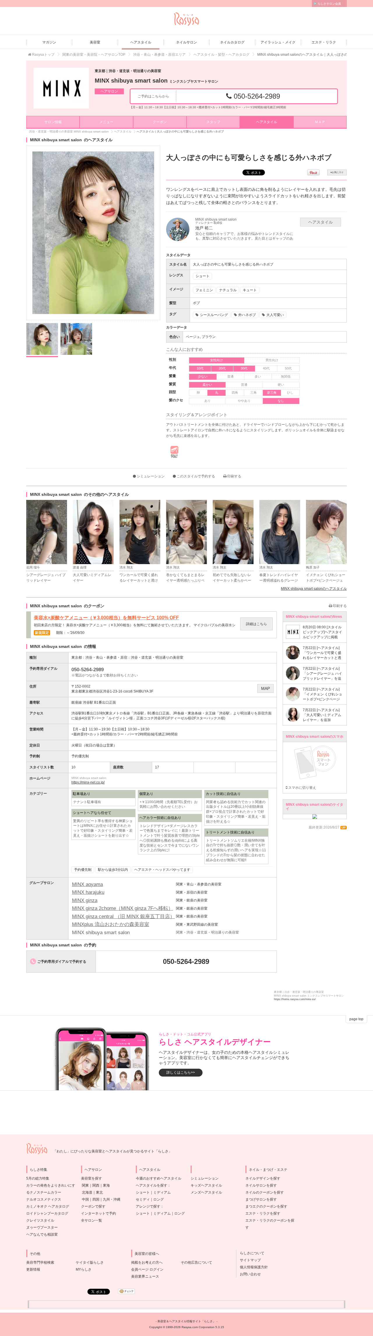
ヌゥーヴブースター (42, 1227)
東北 (99, 1192)
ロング (158, 1199)
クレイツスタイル (40, 1220)
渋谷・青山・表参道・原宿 (106, 657)
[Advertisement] (186, 1112)
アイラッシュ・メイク (278, 42)
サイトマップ (248, 1260)
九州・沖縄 (111, 1199)
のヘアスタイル (314, 589)
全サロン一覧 (91, 1220)
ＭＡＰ (320, 122)
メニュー (106, 122)
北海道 (87, 1192)
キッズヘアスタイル (206, 1185)
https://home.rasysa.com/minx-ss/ (295, 999)
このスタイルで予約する (195, 476)
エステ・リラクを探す (262, 1213)
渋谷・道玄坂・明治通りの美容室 (157, 657)
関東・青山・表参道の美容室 (198, 884)
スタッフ (213, 122)
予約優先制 (83, 870)
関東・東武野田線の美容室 (197, 924)
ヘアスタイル (140, 42)
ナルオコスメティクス (43, 1199)
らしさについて (250, 1253)
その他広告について (196, 1262)
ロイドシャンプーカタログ (47, 1213)
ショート (143, 1192)
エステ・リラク (324, 42)
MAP (265, 688)
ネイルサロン (186, 42)
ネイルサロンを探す (261, 1185)
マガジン (49, 42)
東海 (106, 1185)
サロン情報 (53, 122)
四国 (95, 1199)
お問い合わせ (248, 1274)
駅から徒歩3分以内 (113, 870)
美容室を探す (91, 1178)
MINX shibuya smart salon (156, 80)
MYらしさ (84, 1269)
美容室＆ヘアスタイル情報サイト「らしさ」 (186, 1321)
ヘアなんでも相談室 (42, 1234)
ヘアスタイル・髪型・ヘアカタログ (221, 55)
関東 (85, 1185)
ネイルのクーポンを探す (264, 1192)
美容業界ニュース (145, 1276)
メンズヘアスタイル (206, 1192)
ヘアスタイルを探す (151, 1185)
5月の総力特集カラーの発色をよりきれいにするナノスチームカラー (50, 1185)
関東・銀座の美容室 (191, 900)
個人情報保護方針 (252, 1267)
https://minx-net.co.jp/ (88, 782)
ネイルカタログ (232, 42)
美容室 (95, 42)
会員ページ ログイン (147, 1269)
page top (356, 1019)
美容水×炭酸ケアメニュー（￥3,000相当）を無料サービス (106, 617)
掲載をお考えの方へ (147, 1262)
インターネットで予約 (98, 1213)
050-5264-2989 (256, 96)
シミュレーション (150, 476)
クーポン (160, 122)
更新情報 (33, 1269)
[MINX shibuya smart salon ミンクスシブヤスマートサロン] (61, 88)
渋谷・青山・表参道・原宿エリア (159, 55)
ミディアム (162, 1192)
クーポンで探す (93, 1206)
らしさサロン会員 (329, 3)
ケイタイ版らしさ (90, 1262)
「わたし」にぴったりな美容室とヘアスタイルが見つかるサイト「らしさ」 (112, 1151)
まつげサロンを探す (261, 1199)
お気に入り (337, 172)
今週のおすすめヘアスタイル (158, 1178)
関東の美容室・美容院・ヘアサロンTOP (93, 55)
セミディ (143, 1199)
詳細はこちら (256, 624)
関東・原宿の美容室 (191, 892)
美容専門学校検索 (40, 1262)
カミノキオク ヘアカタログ (47, 1206)
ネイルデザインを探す (262, 1178)
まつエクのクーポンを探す (266, 1206)
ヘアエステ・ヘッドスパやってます (162, 870)
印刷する (233, 476)
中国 (85, 1199)
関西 (95, 1185)
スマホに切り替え (301, 788)
